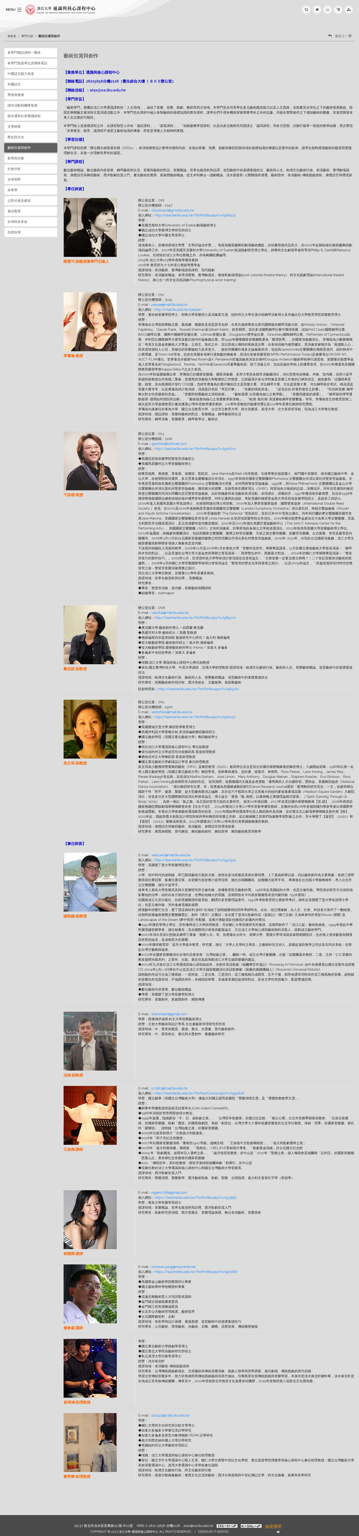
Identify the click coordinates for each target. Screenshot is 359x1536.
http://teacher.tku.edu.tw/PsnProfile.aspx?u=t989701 (195, 618)
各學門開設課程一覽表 (24, 53)
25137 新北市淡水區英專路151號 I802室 (103, 1526)
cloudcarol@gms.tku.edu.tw (172, 210)
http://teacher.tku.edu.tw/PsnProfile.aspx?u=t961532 (195, 717)
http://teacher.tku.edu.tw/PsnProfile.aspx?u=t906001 (195, 449)
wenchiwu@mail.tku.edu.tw (172, 712)
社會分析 (14, 169)
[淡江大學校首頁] (327, 9)
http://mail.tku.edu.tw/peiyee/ (178, 310)
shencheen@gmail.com (169, 1014)
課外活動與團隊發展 (22, 105)
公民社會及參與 (19, 201)
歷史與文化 (15, 137)
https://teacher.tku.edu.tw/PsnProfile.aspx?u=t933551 (196, 1198)
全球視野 (14, 179)
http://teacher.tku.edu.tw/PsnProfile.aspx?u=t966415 (195, 215)
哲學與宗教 (15, 158)
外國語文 (14, 84)
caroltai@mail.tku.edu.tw (170, 613)
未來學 (12, 190)
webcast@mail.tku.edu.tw (171, 855)
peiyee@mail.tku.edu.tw (169, 305)
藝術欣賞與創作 (19, 148)
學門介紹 (27, 36)
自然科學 (14, 232)
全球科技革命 (17, 222)
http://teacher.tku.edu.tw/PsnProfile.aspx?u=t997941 (195, 860)
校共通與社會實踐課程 (24, 116)
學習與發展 (15, 95)
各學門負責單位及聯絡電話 (27, 63)
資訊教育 (14, 211)
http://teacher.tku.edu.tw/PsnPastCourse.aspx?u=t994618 (199, 1093)
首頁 (13, 36)
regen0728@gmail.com (169, 1193)
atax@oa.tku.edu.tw (198, 1526)
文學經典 (14, 127)
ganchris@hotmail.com (169, 444)
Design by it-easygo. (213, 1531)
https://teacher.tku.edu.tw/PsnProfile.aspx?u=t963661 (196, 1272)
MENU (11, 10)
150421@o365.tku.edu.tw (170, 1415)
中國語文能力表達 (20, 74)
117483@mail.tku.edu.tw (169, 1088)
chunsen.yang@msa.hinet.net (173, 1267)
